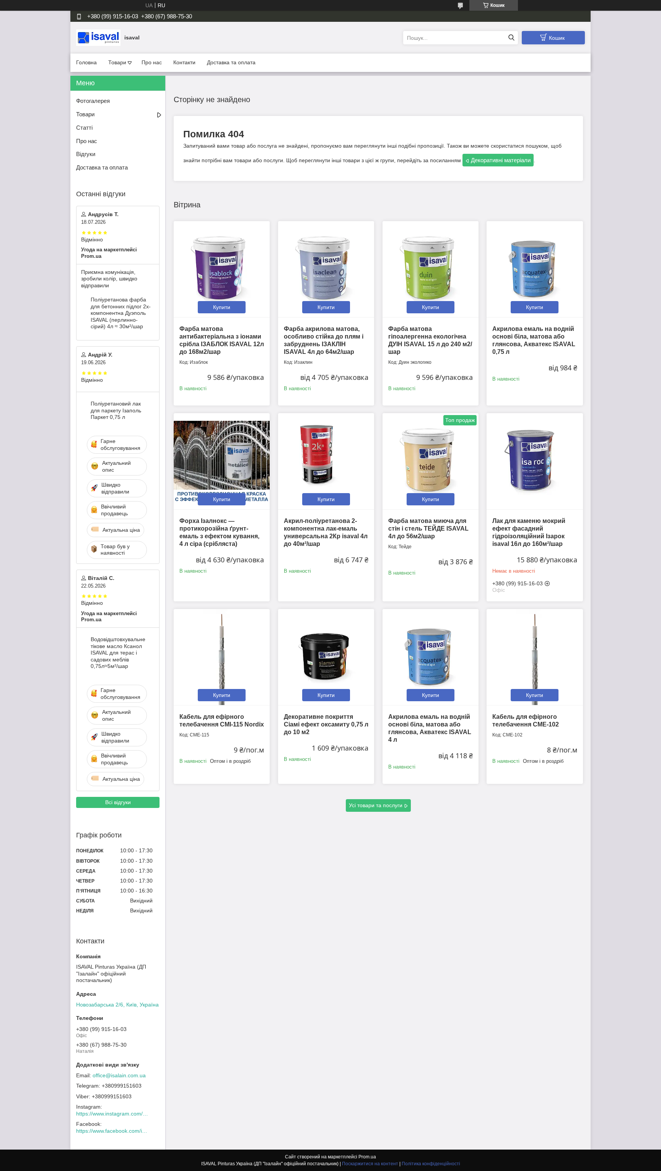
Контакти (184, 62)
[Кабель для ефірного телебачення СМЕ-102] (535, 657)
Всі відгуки (118, 802)
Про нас (152, 62)
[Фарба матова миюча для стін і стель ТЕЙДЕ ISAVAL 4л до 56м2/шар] (431, 461)
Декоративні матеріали (501, 160)
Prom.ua (367, 1157)
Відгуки (85, 154)
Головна (86, 62)
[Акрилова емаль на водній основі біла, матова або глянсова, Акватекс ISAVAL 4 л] (431, 657)
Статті (84, 127)
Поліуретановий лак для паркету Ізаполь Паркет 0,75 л (116, 410)
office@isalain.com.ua (119, 1075)
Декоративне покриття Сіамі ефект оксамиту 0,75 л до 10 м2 (326, 724)
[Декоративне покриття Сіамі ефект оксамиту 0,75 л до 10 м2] (326, 657)
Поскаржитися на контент (370, 1163)
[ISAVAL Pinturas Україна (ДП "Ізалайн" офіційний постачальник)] (98, 37)
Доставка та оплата (231, 62)
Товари (117, 62)
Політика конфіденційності (431, 1163)
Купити (221, 307)
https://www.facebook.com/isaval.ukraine (112, 1131)
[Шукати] (511, 37)
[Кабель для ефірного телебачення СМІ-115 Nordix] (222, 657)
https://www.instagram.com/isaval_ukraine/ (112, 1114)
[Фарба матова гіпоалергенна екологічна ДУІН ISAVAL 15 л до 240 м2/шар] (431, 269)
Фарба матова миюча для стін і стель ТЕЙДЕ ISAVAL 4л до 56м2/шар (428, 528)
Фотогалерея (93, 101)
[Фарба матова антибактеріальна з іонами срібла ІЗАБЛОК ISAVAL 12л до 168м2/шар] (222, 269)
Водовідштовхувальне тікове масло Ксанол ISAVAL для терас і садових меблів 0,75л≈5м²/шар (118, 652)
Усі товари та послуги (375, 805)
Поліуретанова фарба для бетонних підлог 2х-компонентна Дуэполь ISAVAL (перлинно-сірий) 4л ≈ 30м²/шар (121, 312)
